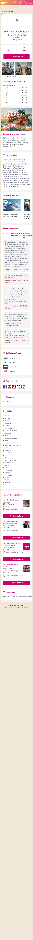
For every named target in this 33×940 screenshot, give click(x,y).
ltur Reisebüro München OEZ (12, 543)
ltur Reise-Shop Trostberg (11, 500)
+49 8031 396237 (11, 77)
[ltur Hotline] (25, 2)
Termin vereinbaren (16, 56)
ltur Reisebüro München (10, 522)
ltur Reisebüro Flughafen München (11, 566)
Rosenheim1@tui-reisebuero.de (15, 81)
